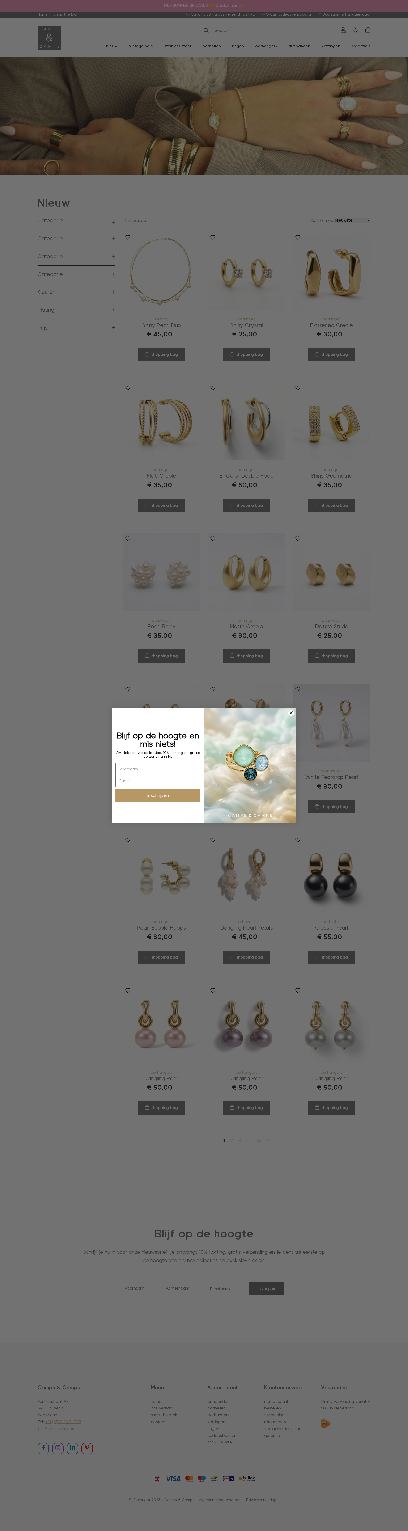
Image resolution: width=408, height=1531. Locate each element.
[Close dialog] (291, 713)
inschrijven (158, 795)
